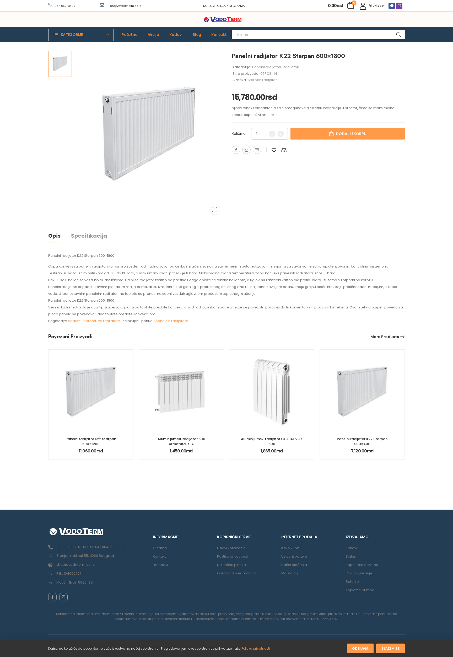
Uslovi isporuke (294, 556)
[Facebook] (392, 6)
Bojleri (351, 556)
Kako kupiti (290, 548)
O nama (160, 548)
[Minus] (272, 134)
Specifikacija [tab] (89, 235)
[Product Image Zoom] (214, 209)
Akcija (153, 34)
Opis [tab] (54, 235)
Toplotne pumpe (360, 589)
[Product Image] (149, 134)
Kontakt (218, 34)
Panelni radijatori (266, 67)
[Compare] (284, 150)
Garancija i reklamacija (237, 573)
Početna (129, 34)
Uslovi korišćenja (231, 548)
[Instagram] (399, 6)
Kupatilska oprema (362, 564)
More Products (384, 336)
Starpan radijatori (263, 79)
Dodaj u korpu (351, 133)
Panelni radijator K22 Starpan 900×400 (362, 441)
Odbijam (360, 648)
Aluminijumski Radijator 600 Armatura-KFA (181, 441)
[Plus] (281, 134)
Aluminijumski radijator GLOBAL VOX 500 (272, 441)
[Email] (257, 150)
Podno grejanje (359, 573)
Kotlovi (175, 34)
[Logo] (222, 19)
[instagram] (63, 597)
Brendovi (160, 564)
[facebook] (52, 597)
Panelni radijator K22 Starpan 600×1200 (91, 441)
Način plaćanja (294, 564)
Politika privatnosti (232, 556)
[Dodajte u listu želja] (273, 150)
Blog (197, 34)
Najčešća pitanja (231, 564)
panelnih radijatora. (172, 320)
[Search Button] (398, 34)
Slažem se (390, 648)
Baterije (352, 581)
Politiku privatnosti (255, 648)
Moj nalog (289, 573)
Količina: (239, 133)
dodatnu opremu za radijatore (94, 320)
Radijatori (291, 67)
